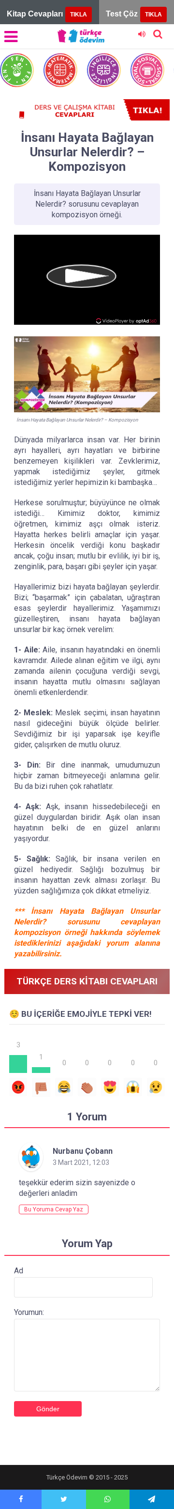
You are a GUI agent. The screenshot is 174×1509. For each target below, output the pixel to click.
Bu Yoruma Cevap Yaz (53, 1209)
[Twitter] (64, 1499)
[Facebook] (21, 1499)
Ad (18, 1270)
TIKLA (78, 14)
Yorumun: (29, 1312)
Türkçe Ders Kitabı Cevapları (87, 981)
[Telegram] (152, 1499)
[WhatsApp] (108, 1499)
